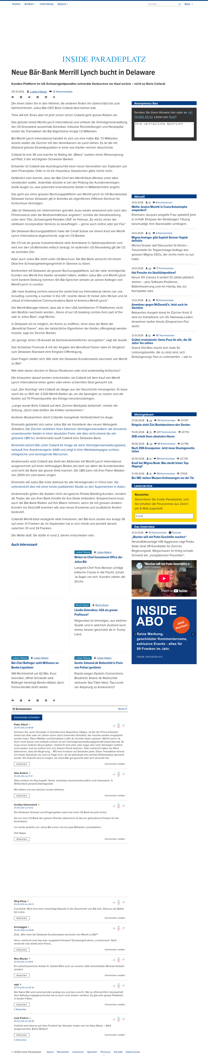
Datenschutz (133, 1052)
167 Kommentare (165, 335)
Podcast (176, 532)
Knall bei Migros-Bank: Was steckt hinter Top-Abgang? (160, 465)
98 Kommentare (166, 458)
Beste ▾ (122, 709)
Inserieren (78, 1052)
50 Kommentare (158, 532)
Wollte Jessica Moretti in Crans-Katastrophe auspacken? (159, 208)
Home (16, 4)
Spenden (92, 1052)
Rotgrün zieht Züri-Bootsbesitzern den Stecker (161, 425)
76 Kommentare (165, 300)
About (62, 4)
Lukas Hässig (38, 91)
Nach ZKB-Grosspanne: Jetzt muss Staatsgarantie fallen (163, 450)
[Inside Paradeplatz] (104, 62)
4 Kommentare (164, 233)
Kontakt (118, 1052)
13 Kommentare (62, 91)
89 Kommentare (166, 443)
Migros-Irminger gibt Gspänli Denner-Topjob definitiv (160, 239)
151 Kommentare (166, 420)
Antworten (21, 764)
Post (172, 117)
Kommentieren (164, 202)
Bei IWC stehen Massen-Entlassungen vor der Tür (163, 478)
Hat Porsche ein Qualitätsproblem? (154, 273)
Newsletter (63, 1052)
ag (151, 443)
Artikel (28, 4)
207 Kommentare (166, 432)
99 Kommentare (166, 473)
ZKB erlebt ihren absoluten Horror (153, 437)
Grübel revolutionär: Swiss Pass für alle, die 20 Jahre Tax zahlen (161, 341)
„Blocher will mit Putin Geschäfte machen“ (159, 537)
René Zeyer (102, 605)
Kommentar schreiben (26, 717)
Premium (106, 1052)
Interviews (47, 4)
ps (150, 268)
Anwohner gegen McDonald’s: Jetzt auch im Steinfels (160, 306)
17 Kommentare (165, 268)
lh (150, 202)
